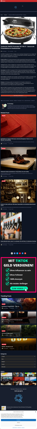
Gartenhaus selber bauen (7, 333)
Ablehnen (18, 422)
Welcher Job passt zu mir (7, 346)
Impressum (22, 427)
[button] (35, 411)
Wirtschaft (4, 317)
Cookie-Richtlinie (15, 427)
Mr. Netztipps (4, 51)
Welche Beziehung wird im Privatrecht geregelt (12, 319)
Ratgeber (5, 14)
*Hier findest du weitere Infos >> (18, 95)
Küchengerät (20, 100)
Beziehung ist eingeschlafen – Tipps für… (11, 306)
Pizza (23, 100)
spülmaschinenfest (27, 100)
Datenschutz (19, 427)
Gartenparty (11, 100)
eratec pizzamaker (6, 100)
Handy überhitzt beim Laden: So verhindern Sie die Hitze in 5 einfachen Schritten (18, 241)
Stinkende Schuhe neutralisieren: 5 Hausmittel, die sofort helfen (15, 171)
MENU (4, 1)
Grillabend (15, 100)
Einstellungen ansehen (18, 425)
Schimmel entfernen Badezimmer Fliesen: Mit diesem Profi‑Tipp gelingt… (19, 407)
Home (2, 14)
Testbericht (33, 100)
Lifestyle (3, 304)
